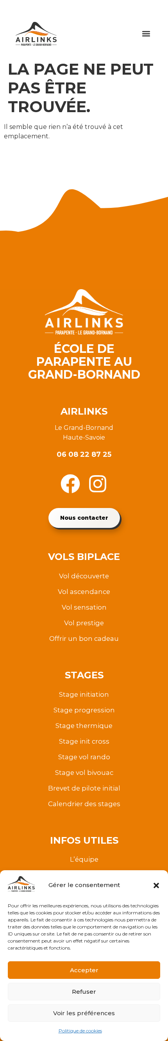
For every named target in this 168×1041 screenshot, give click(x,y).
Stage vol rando (84, 757)
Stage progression (84, 710)
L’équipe (84, 859)
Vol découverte (84, 576)
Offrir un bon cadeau (84, 638)
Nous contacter (84, 517)
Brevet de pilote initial (84, 788)
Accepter (84, 970)
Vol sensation (84, 607)
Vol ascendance (84, 592)
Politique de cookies (80, 1031)
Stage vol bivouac (84, 772)
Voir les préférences (84, 1013)
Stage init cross (84, 741)
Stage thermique (84, 726)
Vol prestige (84, 623)
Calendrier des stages (84, 804)
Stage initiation (84, 694)
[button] (156, 885)
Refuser (84, 991)
